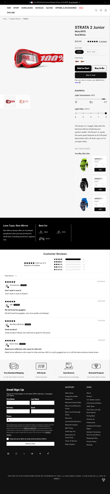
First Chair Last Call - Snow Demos (94, 411)
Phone (9, 416)
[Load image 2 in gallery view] (23, 101)
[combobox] (10, 420)
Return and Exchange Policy (72, 413)
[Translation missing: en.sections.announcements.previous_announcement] (5, 2)
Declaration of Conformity (70, 436)
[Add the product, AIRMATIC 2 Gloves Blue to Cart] (100, 209)
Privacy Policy (91, 441)
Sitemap (89, 445)
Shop (5, 18)
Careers (89, 396)
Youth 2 (25, 18)
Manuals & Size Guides (73, 402)
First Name (11, 399)
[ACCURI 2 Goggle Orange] (82, 61)
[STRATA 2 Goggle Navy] (77, 61)
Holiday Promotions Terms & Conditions (94, 433)
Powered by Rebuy (90, 213)
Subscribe (30, 444)
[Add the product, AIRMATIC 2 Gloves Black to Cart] (100, 189)
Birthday (10, 408)
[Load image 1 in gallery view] (10, 101)
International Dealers (94, 403)
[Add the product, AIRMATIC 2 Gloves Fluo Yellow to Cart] (100, 170)
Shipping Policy (92, 438)
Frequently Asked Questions (71, 398)
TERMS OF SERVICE (29, 428)
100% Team (91, 406)
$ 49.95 (96, 162)
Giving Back (91, 416)
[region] (91, 185)
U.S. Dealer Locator (93, 399)
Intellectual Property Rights (94, 427)
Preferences (91, 422)
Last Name (35, 399)
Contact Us (91, 419)
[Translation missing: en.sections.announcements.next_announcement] (105, 2)
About (89, 393)
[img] (10, 282)
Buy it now (90, 75)
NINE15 (57, 479)
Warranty (68, 418)
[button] (9, 8)
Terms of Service (71, 441)
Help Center (69, 393)
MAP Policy (69, 428)
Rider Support (70, 444)
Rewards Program (71, 425)
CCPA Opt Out (70, 431)
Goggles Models (15, 18)
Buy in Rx (99, 68)
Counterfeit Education (73, 421)
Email (33, 408)
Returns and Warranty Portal (73, 407)
